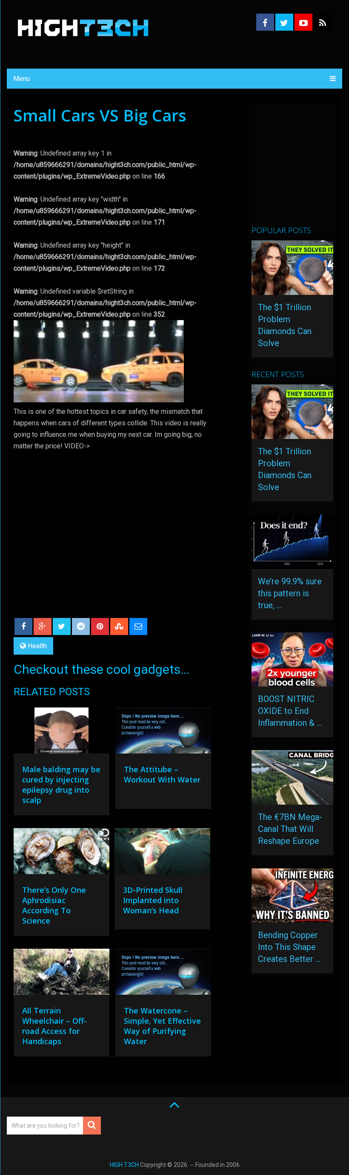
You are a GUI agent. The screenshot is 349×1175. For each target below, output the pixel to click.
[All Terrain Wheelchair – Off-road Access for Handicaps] (61, 974)
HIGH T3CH (124, 1164)
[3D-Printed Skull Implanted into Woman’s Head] (162, 853)
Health (37, 646)
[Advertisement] (300, 168)
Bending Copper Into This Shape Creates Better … (289, 947)
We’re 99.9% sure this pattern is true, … (290, 593)
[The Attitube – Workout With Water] (163, 732)
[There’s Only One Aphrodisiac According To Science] (61, 853)
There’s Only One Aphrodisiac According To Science (54, 905)
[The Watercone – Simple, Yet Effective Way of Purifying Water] (163, 974)
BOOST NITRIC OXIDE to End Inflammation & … (290, 711)
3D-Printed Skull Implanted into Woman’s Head (153, 900)
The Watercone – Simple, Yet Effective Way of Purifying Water (162, 1025)
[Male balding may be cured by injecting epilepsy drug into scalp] (61, 732)
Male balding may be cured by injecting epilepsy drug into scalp (61, 784)
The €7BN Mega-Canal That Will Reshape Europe (290, 829)
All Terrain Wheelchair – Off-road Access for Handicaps (54, 1025)
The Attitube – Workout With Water (162, 774)
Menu (21, 79)
